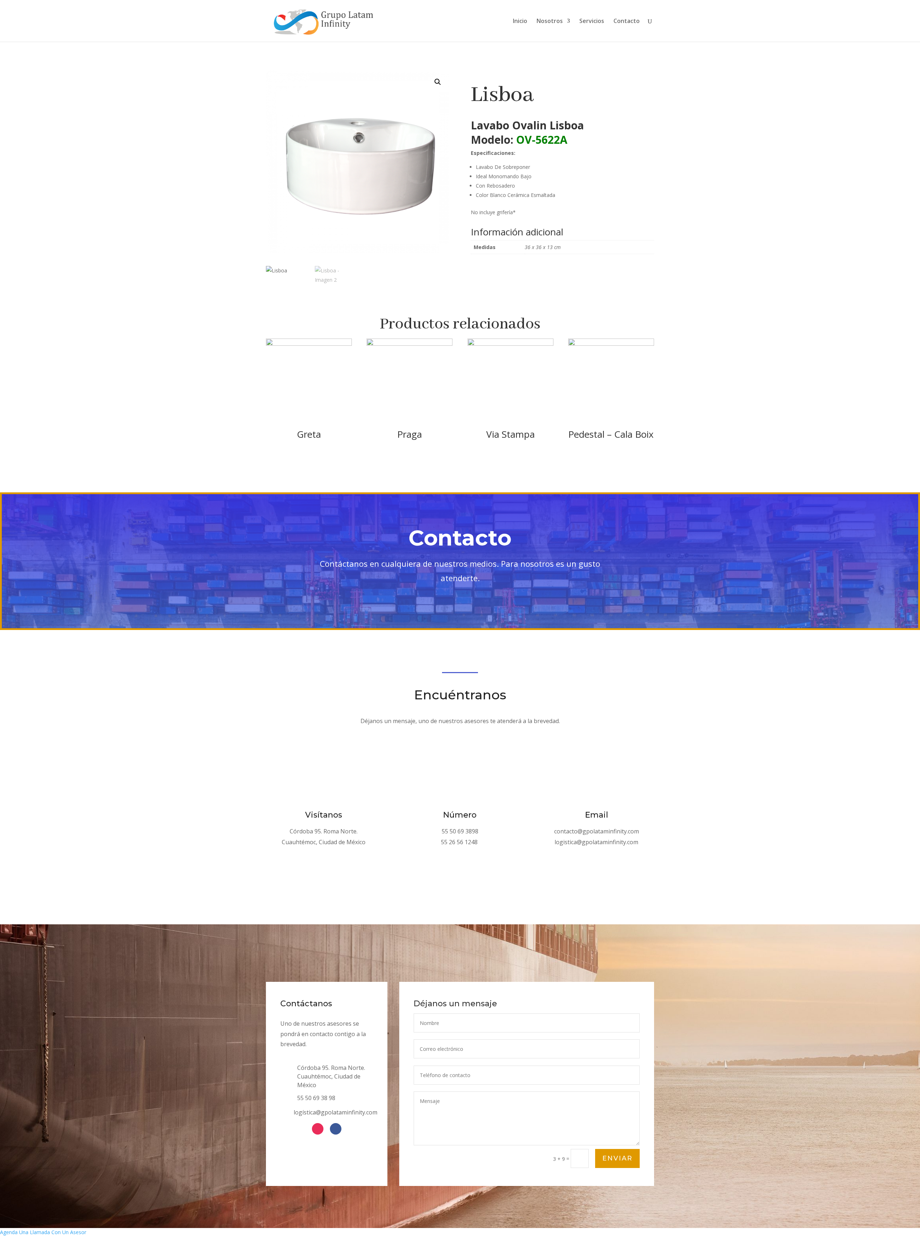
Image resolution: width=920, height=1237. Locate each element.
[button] (437, 81)
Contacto (626, 21)
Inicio (520, 21)
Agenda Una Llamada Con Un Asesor (43, 1232)
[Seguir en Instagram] (317, 1129)
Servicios (591, 21)
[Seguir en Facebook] (335, 1129)
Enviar (617, 1158)
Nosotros (550, 21)
